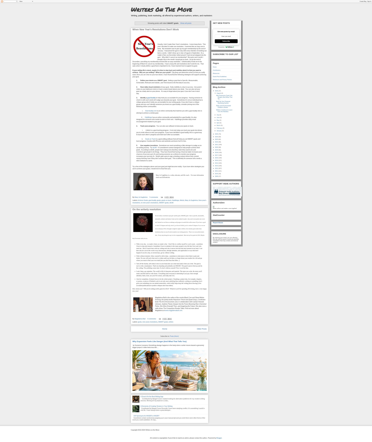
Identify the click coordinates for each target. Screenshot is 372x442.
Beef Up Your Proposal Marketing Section (223, 102)
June (218, 117)
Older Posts (202, 329)
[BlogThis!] (167, 197)
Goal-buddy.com (150, 111)
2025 (216, 134)
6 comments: (152, 319)
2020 (216, 147)
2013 (216, 165)
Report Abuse (218, 222)
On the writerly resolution (146, 209)
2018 (216, 152)
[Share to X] (169, 197)
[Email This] (165, 197)
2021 (216, 144)
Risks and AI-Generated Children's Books (223, 106)
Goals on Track (150, 139)
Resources (216, 73)
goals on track (166, 200)
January (219, 130)
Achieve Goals (143, 200)
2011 (216, 171)
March (219, 125)
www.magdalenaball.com (173, 310)
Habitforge (148, 117)
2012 (216, 168)
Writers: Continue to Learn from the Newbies (224, 110)
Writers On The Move (161, 9)
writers (171, 322)
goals (159, 200)
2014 (216, 163)
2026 (216, 91)
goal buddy (151, 98)
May (218, 120)
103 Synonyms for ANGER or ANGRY (146, 416)
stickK (155, 147)
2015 (216, 160)
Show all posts (185, 23)
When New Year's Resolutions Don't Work (155, 29)
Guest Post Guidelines (219, 76)
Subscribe (226, 41)
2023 (216, 139)
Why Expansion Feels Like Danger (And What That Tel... (224, 97)
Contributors (216, 70)
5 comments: (154, 197)
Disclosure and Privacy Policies (222, 79)
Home (164, 329)
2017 (216, 155)
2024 (216, 136)
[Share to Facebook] (171, 197)
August (219, 93)
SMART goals (164, 203)
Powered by (221, 47)
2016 (216, 158)
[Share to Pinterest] (173, 197)
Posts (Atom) (174, 336)
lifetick (182, 200)
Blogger (219, 438)
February (220, 128)
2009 (216, 176)
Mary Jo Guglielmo (191, 200)
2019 (216, 150)
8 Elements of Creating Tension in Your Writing (156, 406)
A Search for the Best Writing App (151, 396)
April (218, 123)
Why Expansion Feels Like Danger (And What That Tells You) (159, 341)
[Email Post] (161, 197)
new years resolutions (149, 322)
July (218, 115)
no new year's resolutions (149, 203)
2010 (216, 173)
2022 (216, 142)
